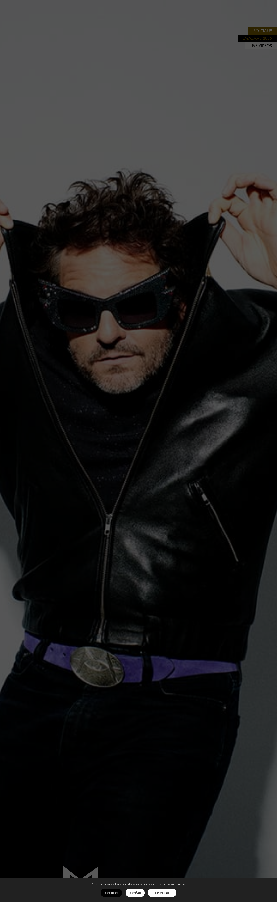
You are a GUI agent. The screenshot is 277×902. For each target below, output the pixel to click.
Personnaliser (162, 892)
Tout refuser (135, 892)
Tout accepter (111, 892)
